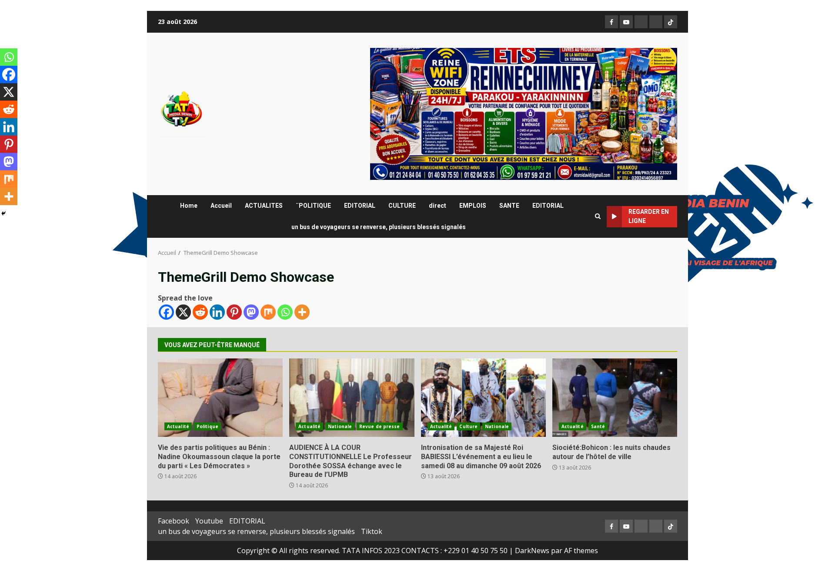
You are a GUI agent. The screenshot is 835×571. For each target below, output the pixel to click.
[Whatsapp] (285, 312)
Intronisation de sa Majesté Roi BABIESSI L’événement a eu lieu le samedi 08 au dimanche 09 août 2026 (483, 397)
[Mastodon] (251, 312)
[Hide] (3, 213)
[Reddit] (200, 312)
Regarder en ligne (648, 216)
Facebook (173, 521)
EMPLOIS (472, 205)
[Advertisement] (523, 113)
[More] (302, 312)
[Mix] (268, 312)
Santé (598, 426)
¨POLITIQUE (313, 205)
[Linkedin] (217, 312)
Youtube (209, 521)
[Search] (598, 216)
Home (188, 205)
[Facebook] (166, 312)
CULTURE (402, 205)
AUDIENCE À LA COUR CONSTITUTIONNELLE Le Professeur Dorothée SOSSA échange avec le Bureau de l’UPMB (351, 397)
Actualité (178, 426)
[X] (183, 312)
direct (437, 205)
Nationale (340, 426)
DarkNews (532, 550)
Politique (207, 426)
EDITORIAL (359, 205)
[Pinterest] (234, 312)
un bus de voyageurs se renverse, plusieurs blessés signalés (378, 226)
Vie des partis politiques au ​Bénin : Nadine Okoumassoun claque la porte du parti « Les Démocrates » (220, 397)
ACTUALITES (264, 205)
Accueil (221, 205)
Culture (468, 426)
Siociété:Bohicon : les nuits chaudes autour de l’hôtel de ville (614, 397)
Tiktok (371, 531)
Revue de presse (379, 426)
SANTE (509, 205)
